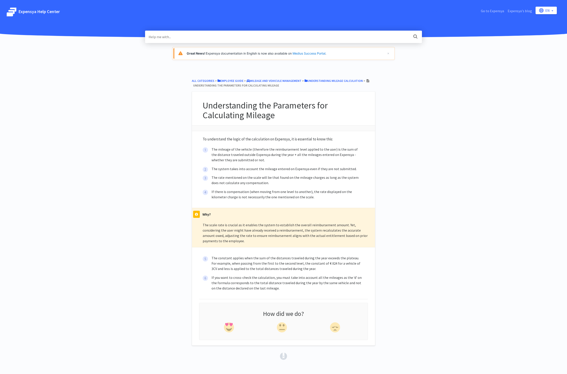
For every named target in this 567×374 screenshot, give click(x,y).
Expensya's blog (520, 11)
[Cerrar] (388, 53)
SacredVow (434, 11)
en (547, 10)
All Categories (203, 81)
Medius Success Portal (309, 53)
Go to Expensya (492, 11)
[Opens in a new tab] (283, 356)
